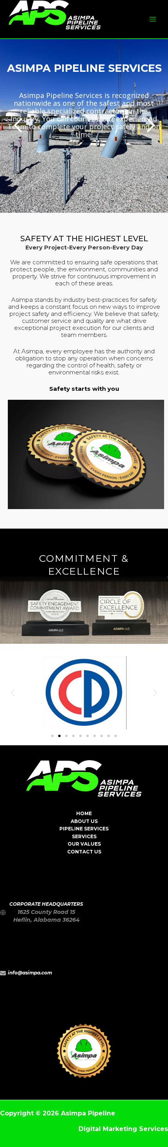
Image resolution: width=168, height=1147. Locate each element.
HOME (84, 813)
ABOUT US (84, 821)
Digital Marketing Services (123, 1129)
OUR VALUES (84, 844)
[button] (52, 736)
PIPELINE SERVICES (84, 829)
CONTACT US (84, 852)
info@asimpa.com (30, 973)
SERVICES (84, 836)
